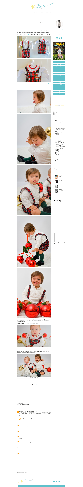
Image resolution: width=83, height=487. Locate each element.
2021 (55, 110)
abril (55, 163)
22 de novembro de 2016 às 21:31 (26, 430)
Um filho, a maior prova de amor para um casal (60, 147)
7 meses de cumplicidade (58, 122)
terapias (59, 91)
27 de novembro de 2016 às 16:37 (25, 452)
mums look (59, 75)
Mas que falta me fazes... (58, 155)
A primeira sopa (57, 149)
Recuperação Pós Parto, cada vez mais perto (60, 120)
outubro (56, 157)
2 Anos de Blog (57, 131)
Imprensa (51, 12)
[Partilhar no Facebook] (21, 403)
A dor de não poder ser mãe (61, 180)
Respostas (21, 417)
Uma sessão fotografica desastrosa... (60, 128)
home (31, 12)
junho (55, 161)
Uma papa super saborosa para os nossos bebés (59, 130)
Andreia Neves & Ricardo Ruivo (24, 411)
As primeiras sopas (57, 118)
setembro (56, 158)
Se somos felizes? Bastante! (58, 140)
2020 (55, 111)
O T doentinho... (57, 127)
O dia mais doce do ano (58, 126)
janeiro (56, 167)
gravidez (59, 73)
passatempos (59, 80)
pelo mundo (59, 82)
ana (19, 452)
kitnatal (24, 404)
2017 (55, 114)
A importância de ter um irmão (59, 144)
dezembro (56, 116)
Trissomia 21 (42, 12)
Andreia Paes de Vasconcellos (26, 418)
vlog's (59, 93)
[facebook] (57, 38)
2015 (55, 168)
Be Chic (29, 34)
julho (55, 160)
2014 (55, 169)
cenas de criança (59, 66)
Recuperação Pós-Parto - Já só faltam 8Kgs (60, 152)
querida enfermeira (59, 84)
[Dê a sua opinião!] (19, 403)
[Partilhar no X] (20, 403)
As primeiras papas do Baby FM (59, 145)
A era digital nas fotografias (58, 141)
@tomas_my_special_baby (40, 384)
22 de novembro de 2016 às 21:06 (33, 411)
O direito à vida (57, 134)
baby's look (21, 404)
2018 (55, 113)
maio (55, 162)
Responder (20, 415)
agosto (56, 159)
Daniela (20, 430)
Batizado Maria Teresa (61, 176)
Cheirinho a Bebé (57, 154)
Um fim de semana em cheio (58, 132)
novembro (56, 117)
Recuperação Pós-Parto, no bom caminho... (59, 143)
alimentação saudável (59, 62)
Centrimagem (48, 83)
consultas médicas (59, 71)
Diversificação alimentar (58, 133)
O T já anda (56, 153)
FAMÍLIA (47, 12)
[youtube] (62, 38)
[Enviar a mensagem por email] (18, 403)
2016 (55, 115)
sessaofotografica (27, 404)
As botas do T (57, 139)
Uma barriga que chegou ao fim (61, 190)
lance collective (37, 486)
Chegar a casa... (57, 150)
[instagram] (60, 38)
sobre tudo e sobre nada (59, 89)
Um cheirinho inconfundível (58, 135)
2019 (55, 112)
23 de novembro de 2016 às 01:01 (37, 418)
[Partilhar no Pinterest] (22, 403)
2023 (55, 107)
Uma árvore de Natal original (59, 121)
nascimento (35, 12)
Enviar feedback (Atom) (23, 472)
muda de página (50, 486)
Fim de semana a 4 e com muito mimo (60, 148)
